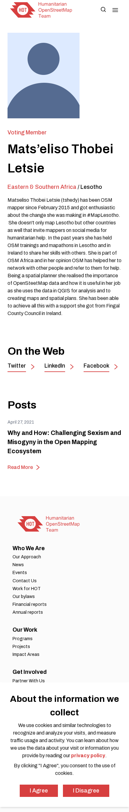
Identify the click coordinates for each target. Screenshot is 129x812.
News (18, 564)
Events (20, 572)
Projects (21, 646)
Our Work (25, 630)
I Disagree (86, 790)
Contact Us (25, 580)
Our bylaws (24, 596)
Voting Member (27, 132)
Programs (23, 638)
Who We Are (29, 548)
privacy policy (88, 755)
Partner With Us (29, 681)
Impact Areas (26, 654)
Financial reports (30, 604)
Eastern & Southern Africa (42, 187)
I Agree (39, 790)
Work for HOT (27, 588)
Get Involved (30, 672)
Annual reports (28, 612)
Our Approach (27, 557)
